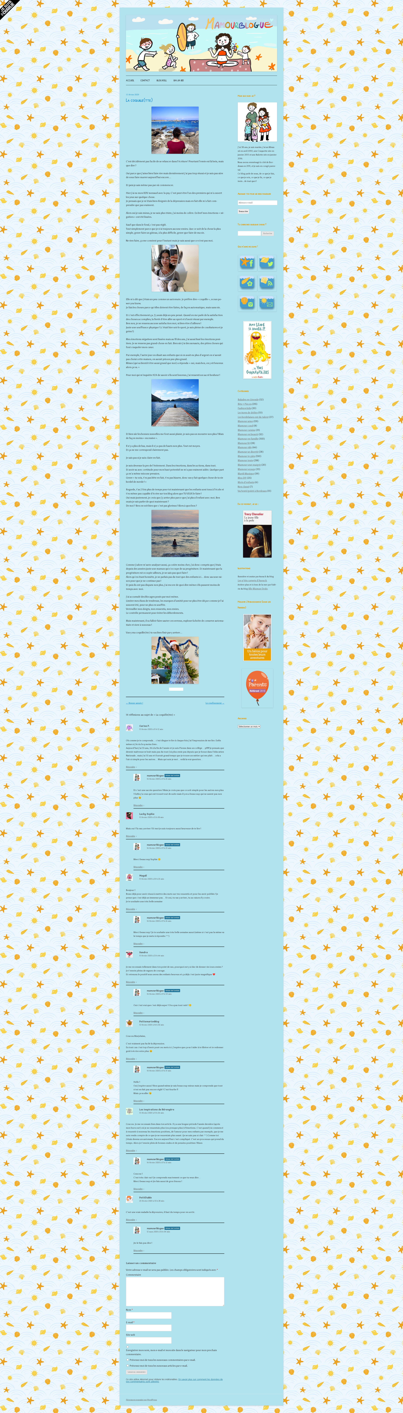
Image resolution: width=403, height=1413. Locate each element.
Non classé (243, 486)
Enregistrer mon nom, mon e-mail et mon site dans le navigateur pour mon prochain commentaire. (171, 1352)
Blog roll (162, 80)
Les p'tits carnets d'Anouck (252, 580)
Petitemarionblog (149, 1021)
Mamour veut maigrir (249, 464)
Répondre (130, 767)
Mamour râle (245, 447)
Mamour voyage (246, 469)
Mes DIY (242, 478)
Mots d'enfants (246, 482)
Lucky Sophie (146, 813)
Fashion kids (244, 408)
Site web (130, 1334)
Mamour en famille (248, 438)
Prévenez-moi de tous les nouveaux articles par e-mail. (159, 1365)
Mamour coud (245, 425)
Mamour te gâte (246, 456)
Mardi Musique (246, 473)
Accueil (130, 80)
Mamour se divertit (248, 451)
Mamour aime (245, 421)
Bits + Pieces (245, 404)
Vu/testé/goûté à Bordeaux (252, 491)
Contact (145, 80)
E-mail (130, 1322)
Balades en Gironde (248, 399)
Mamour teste (245, 460)
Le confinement (215, 703)
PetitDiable (145, 1197)
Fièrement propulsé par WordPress (141, 1400)
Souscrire (243, 211)
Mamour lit (244, 443)
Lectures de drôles (248, 412)
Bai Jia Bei (179, 80)
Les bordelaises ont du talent (253, 417)
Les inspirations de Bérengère (156, 1109)
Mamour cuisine (246, 430)
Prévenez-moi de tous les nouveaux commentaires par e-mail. (163, 1360)
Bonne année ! (134, 703)
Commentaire (133, 1274)
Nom (129, 1309)
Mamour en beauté (248, 434)
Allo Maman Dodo (258, 588)
